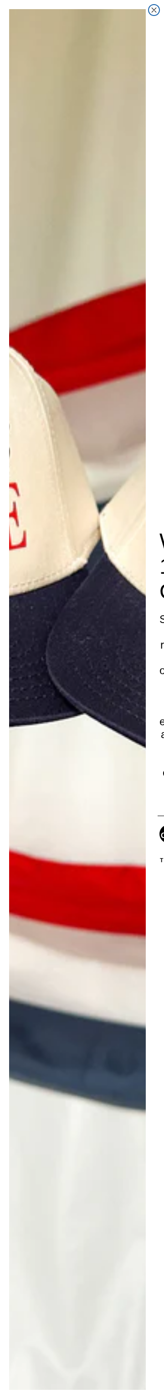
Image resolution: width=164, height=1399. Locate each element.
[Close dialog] (154, 10)
